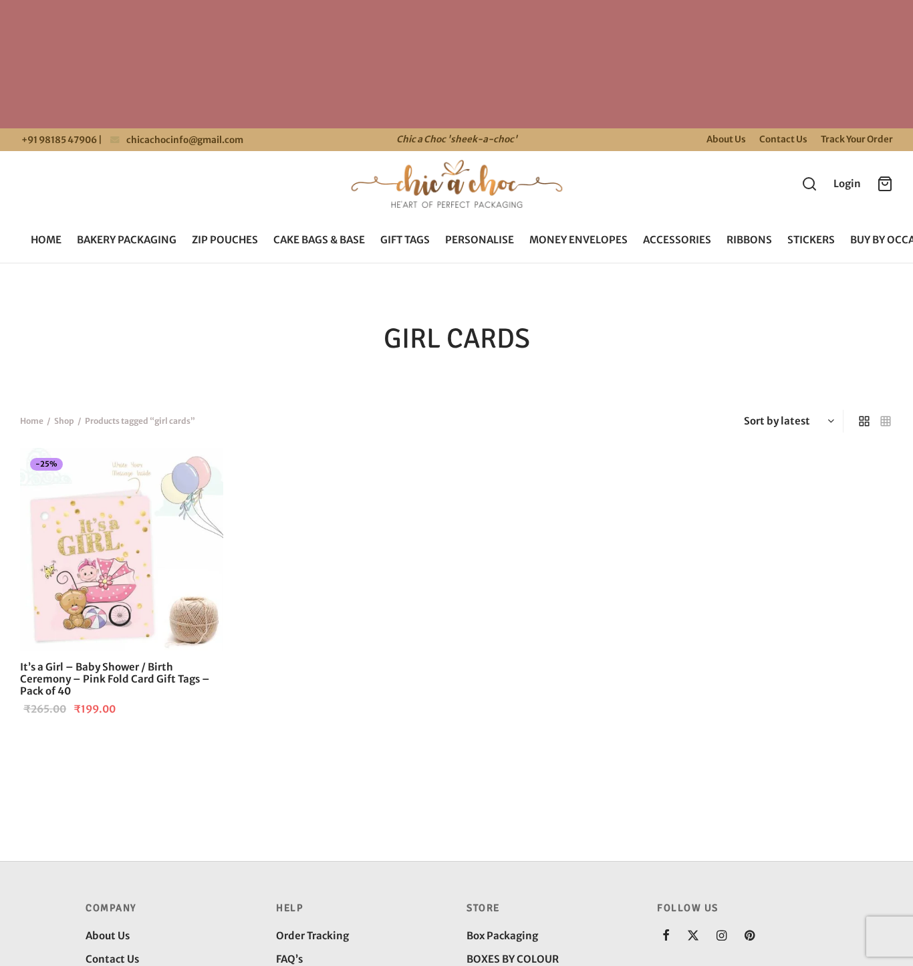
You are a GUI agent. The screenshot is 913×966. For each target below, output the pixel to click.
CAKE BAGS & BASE (319, 239)
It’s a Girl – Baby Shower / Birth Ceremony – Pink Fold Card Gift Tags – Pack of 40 (115, 678)
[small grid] (885, 421)
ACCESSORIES (677, 239)
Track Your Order (857, 139)
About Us (726, 139)
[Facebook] (666, 936)
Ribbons (749, 239)
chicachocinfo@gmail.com (184, 140)
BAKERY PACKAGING (126, 239)
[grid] (864, 421)
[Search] (809, 184)
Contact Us (783, 139)
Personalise (479, 239)
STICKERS (811, 239)
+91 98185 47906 (58, 140)
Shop (64, 421)
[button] (201, 470)
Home (46, 239)
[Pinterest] (749, 936)
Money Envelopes (578, 239)
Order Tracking (312, 935)
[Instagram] (721, 936)
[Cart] (885, 184)
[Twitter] (693, 936)
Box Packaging (502, 935)
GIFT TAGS (405, 239)
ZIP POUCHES (225, 239)
